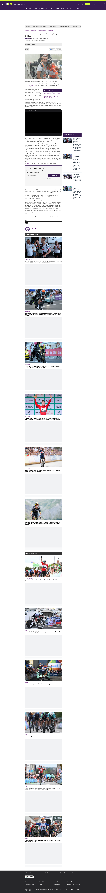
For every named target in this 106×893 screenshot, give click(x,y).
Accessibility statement (29, 884)
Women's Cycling (43, 8)
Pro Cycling (27, 30)
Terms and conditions (29, 881)
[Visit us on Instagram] (78, 4)
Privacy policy (56, 881)
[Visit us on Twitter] (76, 4)
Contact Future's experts (44, 881)
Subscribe (87, 4)
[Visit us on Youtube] (80, 4)
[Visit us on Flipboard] (82, 4)
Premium (52, 8)
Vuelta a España (53, 26)
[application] (43, 122)
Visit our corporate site (69, 872)
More (78, 8)
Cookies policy (70, 881)
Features (72, 8)
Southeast (29, 163)
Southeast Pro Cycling (42, 30)
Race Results (27, 38)
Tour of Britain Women (64, 26)
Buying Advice (64, 8)
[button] (102, 4)
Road (26, 223)
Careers (40, 884)
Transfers (75, 26)
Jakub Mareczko (50, 30)
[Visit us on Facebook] (75, 4)
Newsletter (59, 49)
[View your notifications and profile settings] (98, 4)
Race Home (28, 44)
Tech (57, 8)
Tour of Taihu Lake (32, 85)
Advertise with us (56, 884)
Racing (35, 8)
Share (28, 49)
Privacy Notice (31, 179)
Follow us (52, 49)
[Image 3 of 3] (59, 66)
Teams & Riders (33, 30)
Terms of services (42, 178)
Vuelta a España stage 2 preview (39, 26)
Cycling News (35, 38)
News (30, 8)
